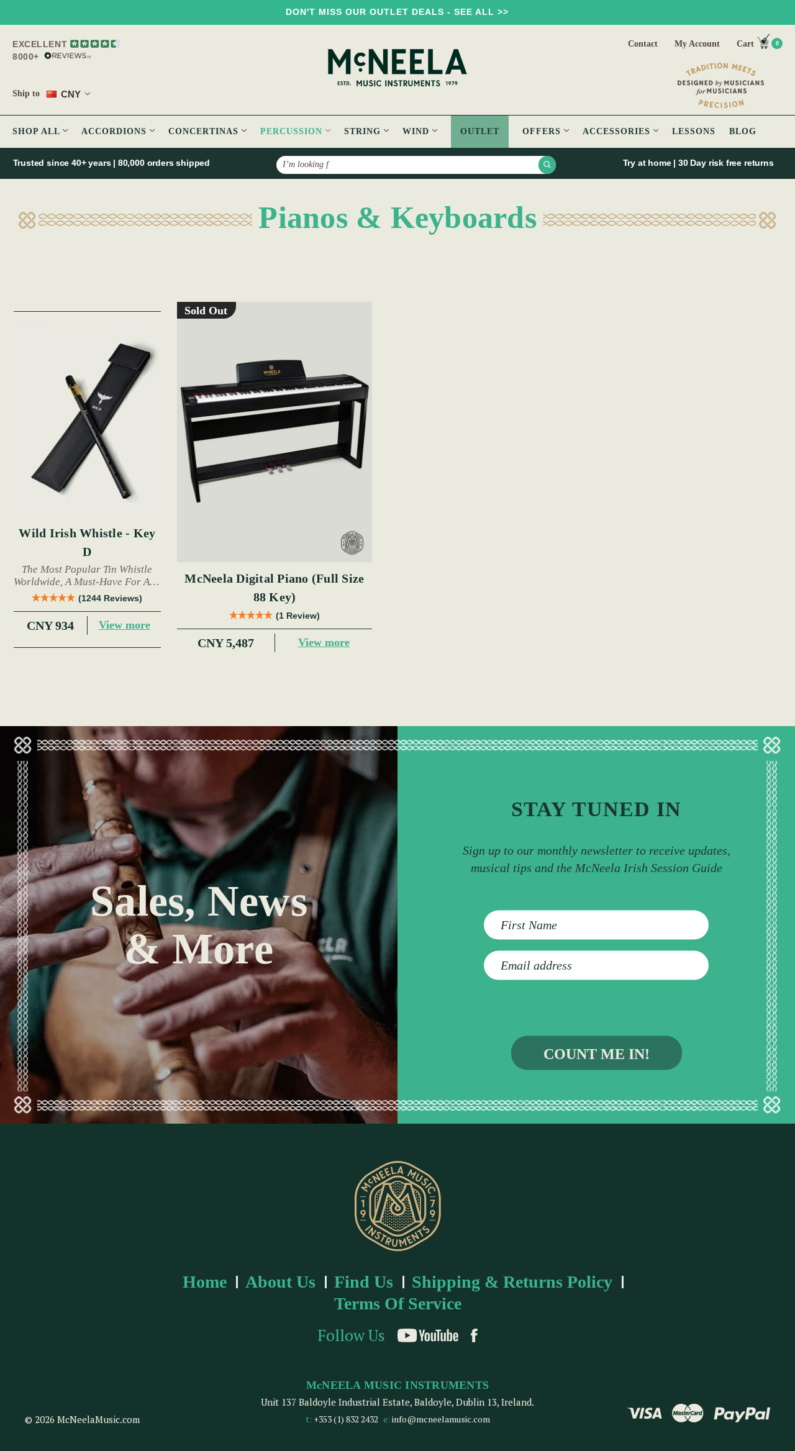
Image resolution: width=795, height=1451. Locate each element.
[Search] (547, 164)
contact (643, 43)
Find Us (363, 1281)
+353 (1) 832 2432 (346, 1419)
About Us (280, 1281)
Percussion (292, 131)
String (364, 131)
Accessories (618, 131)
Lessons (694, 131)
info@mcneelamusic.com (441, 1419)
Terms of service (397, 1303)
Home (205, 1281)
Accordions (115, 131)
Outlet (479, 131)
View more (124, 625)
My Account (697, 43)
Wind (417, 131)
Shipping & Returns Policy (512, 1281)
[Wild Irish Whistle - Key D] (87, 419)
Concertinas (205, 131)
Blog (742, 131)
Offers (543, 131)
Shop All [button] (37, 131)
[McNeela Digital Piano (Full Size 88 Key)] (275, 432)
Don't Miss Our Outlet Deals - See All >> (397, 12)
